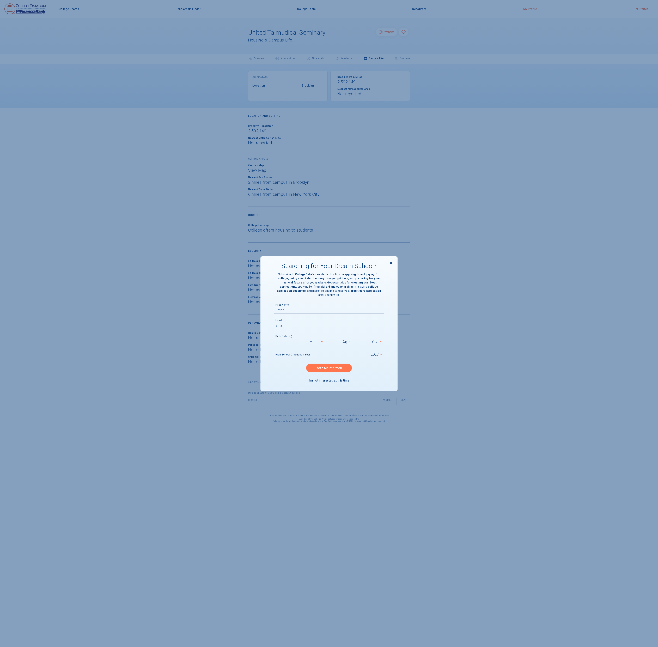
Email (279, 320)
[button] (290, 337)
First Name (282, 304)
